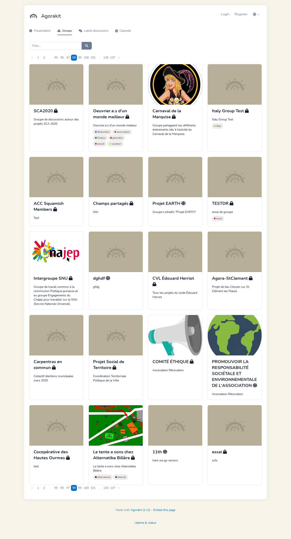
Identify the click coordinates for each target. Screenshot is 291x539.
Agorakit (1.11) (140, 510)
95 (56, 57)
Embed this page (164, 510)
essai (219, 218)
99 (80, 57)
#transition (103, 132)
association (123, 132)
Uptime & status (145, 522)
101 (93, 57)
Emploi (101, 138)
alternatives (104, 477)
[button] (256, 14)
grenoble (117, 138)
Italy (218, 126)
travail (100, 144)
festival (121, 477)
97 (68, 57)
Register (241, 14)
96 (62, 57)
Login (225, 14)
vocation (116, 144)
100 (86, 57)
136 (105, 57)
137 (112, 57)
